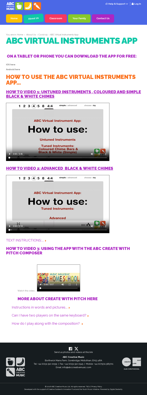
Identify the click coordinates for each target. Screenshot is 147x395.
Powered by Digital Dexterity (111, 389)
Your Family (79, 18)
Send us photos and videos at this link (73, 352)
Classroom (55, 18)
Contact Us (103, 18)
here (12, 64)
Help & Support (116, 4)
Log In (137, 4)
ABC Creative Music (24, 6)
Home (14, 18)
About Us (33, 18)
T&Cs (88, 387)
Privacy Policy (96, 387)
